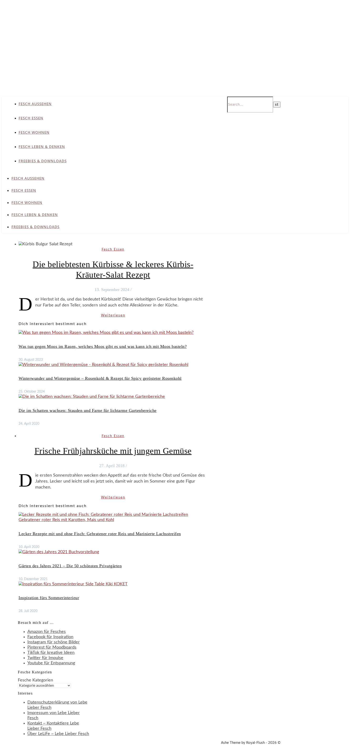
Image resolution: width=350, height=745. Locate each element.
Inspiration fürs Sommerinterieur (49, 597)
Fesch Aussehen (35, 103)
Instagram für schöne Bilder (53, 642)
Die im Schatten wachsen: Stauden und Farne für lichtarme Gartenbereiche (88, 410)
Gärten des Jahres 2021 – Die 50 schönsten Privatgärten (70, 565)
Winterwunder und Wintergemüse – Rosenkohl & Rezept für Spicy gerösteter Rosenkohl (100, 378)
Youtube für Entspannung (51, 663)
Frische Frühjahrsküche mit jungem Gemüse (113, 451)
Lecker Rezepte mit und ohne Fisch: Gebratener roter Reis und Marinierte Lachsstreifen (100, 533)
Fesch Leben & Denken (42, 146)
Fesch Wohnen (34, 132)
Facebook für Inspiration (50, 637)
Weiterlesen (113, 315)
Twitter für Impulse (45, 658)
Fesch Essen (31, 118)
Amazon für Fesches (46, 632)
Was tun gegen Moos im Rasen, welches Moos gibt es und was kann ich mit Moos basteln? (103, 346)
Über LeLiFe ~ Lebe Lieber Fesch (58, 734)
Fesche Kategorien (35, 680)
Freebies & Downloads (43, 160)
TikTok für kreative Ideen (51, 653)
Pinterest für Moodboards (51, 647)
